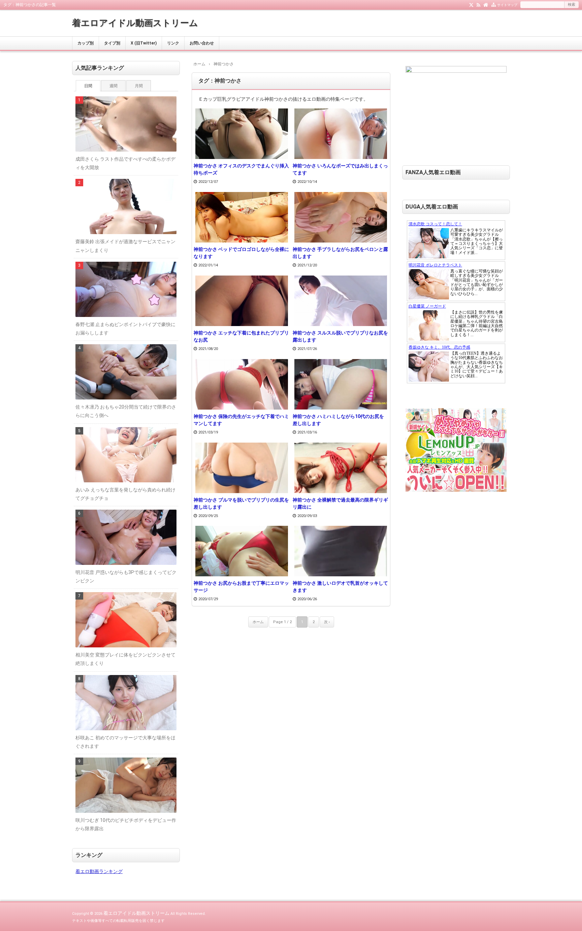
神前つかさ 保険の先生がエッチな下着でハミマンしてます (241, 420)
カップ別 (85, 43)
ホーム (258, 622)
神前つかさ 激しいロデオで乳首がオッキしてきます (340, 586)
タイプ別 (112, 43)
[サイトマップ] (493, 4)
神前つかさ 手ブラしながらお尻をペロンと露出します (340, 253)
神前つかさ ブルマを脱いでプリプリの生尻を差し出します (241, 503)
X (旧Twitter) (144, 43)
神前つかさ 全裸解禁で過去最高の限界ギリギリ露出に (340, 503)
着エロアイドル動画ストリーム (135, 23)
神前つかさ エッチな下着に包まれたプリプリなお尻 (241, 336)
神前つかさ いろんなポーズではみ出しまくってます (340, 169)
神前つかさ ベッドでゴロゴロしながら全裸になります (241, 253)
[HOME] (485, 4)
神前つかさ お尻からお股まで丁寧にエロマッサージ (241, 586)
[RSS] (478, 4)
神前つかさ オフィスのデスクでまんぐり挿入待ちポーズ (241, 169)
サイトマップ (507, 5)
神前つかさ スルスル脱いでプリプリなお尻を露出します (340, 336)
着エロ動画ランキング (99, 871)
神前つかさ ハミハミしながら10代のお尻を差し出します (338, 420)
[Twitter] (471, 4)
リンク (173, 43)
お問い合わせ (202, 43)
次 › (327, 622)
